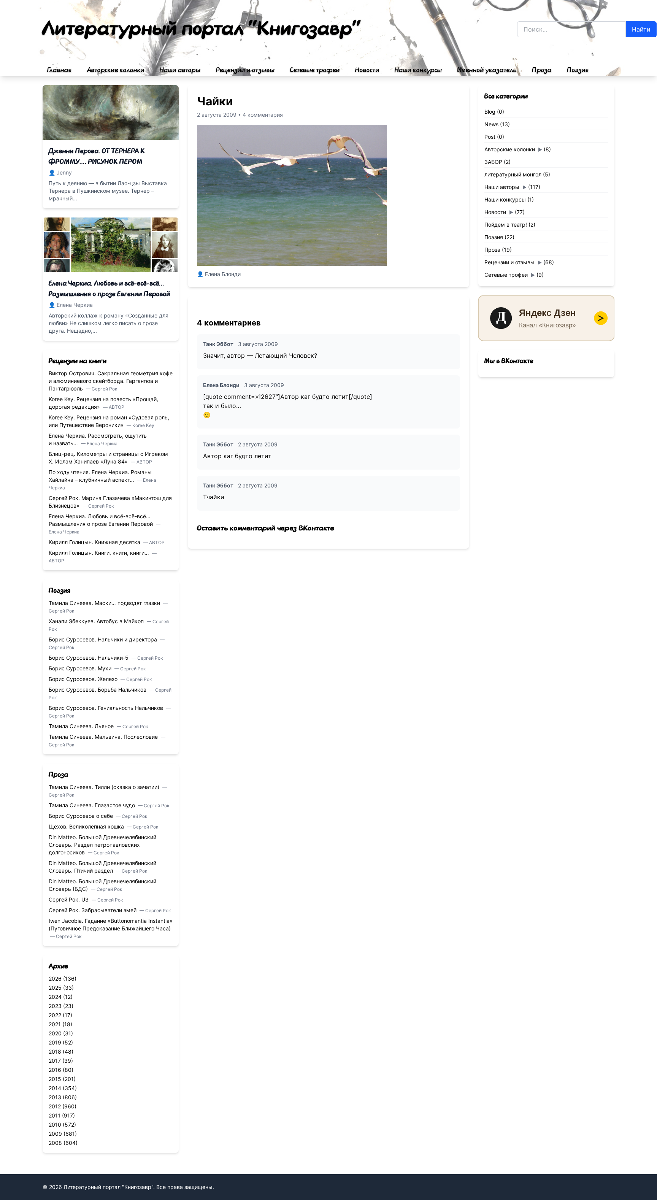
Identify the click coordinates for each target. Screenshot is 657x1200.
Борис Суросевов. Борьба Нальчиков (98, 689)
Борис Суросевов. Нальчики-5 (89, 657)
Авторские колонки (115, 70)
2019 (55, 1042)
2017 (55, 1060)
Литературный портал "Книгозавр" (202, 29)
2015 (55, 1079)
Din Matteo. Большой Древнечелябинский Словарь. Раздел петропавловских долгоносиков (102, 845)
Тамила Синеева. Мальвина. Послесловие (104, 736)
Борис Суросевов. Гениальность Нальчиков (107, 708)
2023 (55, 1006)
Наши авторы (180, 70)
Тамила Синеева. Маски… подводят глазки (105, 603)
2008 (55, 1143)
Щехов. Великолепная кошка (87, 826)
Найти (641, 29)
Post (489, 136)
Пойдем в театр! (505, 224)
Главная (59, 70)
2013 (55, 1097)
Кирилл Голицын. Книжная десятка (95, 542)
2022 (55, 1015)
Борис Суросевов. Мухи (81, 668)
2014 (55, 1088)
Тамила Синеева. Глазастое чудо (92, 805)
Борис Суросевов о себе (81, 816)
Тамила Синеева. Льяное (82, 726)
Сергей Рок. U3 (69, 899)
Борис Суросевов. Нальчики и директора (104, 639)
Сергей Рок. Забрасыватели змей (93, 910)
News (491, 124)
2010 (55, 1124)
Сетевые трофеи (315, 70)
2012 (55, 1106)
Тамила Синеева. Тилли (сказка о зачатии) (105, 787)
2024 (55, 997)
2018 (55, 1051)
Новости (367, 70)
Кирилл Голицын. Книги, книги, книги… (100, 552)
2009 (55, 1133)
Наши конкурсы (418, 70)
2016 (55, 1070)
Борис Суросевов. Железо (84, 679)
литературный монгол (512, 174)
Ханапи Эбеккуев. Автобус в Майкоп (97, 621)
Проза (542, 70)
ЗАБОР (493, 162)
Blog (489, 111)
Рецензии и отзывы (245, 70)
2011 (54, 1115)
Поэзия (578, 70)
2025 (55, 987)
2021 (55, 1024)
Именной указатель (487, 70)
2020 (55, 1033)
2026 (55, 978)
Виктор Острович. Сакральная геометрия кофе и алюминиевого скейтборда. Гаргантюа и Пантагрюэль (111, 381)
